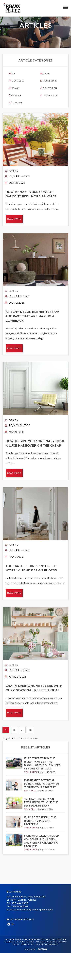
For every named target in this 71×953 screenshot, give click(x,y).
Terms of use (27, 944)
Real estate (49, 81)
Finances (15, 95)
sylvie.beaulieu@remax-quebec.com (33, 910)
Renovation (49, 88)
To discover (49, 95)
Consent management (47, 944)
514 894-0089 (20, 906)
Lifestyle (17, 103)
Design (15, 88)
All (13, 74)
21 (30, 730)
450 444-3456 (20, 903)
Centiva (41, 949)
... (22, 730)
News (45, 74)
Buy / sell (17, 81)
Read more (14, 219)
